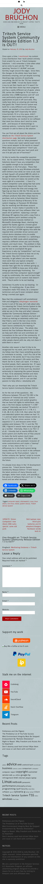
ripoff (18, 789)
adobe (4, 765)
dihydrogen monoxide (28, 302)
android (25, 765)
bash (31, 765)
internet (21, 778)
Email (5, 601)
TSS (31, 795)
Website (5, 610)
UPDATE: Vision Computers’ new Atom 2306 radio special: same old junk (10, 524)
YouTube (16, 799)
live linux (10, 504)
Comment (7, 566)
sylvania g (19, 791)
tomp (27, 792)
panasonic (26, 782)
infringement (7, 778)
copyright (22, 771)
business (7, 768)
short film (31, 789)
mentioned (23, 56)
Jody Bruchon (21, 14)
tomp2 (32, 792)
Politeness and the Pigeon (13, 731)
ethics (18, 775)
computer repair (13, 501)
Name (5, 592)
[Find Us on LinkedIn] (24, 2)
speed (12, 792)
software (5, 792)
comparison (27, 769)
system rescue (25, 504)
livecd (17, 504)
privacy (28, 786)
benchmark (37, 765)
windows (7, 799)
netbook (17, 782)
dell (10, 775)
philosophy (20, 786)
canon (20, 768)
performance (9, 786)
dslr (14, 775)
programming (8, 789)
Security (24, 789)
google (24, 775)
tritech (37, 792)
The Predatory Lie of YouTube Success (18, 734)
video (36, 796)
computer (35, 768)
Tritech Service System (15, 795)
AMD (19, 765)
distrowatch (24, 501)
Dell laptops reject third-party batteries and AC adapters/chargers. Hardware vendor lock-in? (34, 525)
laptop (33, 778)
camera (15, 768)
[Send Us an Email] (19, 2)
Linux (31, 501)
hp (29, 775)
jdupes (28, 778)
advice (12, 764)
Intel (16, 778)
